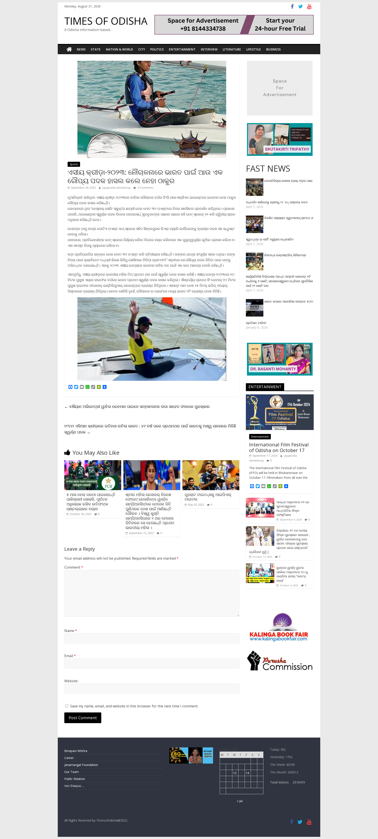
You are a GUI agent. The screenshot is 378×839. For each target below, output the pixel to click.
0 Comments (145, 188)
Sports (74, 164)
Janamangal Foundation (81, 765)
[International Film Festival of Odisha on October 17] (280, 397)
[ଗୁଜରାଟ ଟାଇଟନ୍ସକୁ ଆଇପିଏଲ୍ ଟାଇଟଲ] (210, 462)
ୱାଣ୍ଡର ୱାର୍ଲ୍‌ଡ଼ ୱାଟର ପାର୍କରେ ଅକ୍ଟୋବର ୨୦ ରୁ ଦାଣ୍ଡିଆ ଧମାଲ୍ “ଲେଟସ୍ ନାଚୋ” (292, 574)
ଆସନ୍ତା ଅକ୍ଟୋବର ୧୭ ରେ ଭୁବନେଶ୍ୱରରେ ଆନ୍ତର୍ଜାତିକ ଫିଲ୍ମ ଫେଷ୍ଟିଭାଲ (292, 508)
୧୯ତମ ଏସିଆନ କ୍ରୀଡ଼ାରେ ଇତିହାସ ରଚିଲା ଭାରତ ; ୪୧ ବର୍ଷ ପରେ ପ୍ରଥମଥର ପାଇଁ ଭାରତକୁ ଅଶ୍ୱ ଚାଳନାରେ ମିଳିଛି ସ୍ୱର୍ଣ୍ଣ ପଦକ (150, 429)
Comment (73, 567)
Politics (157, 49)
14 (247, 773)
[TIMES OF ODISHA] (69, 49)
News (81, 49)
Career (69, 758)
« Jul (240, 801)
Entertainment (182, 49)
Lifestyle (253, 49)
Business (273, 49)
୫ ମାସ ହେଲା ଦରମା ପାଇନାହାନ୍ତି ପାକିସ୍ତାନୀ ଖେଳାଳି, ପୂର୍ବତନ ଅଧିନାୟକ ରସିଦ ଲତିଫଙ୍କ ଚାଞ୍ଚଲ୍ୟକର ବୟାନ (90, 501)
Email (70, 655)
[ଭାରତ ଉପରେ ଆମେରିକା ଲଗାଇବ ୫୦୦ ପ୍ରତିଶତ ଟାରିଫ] (255, 301)
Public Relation (74, 779)
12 (234, 773)
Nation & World (119, 49)
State (96, 49)
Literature (232, 49)
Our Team (71, 772)
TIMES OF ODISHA (105, 21)
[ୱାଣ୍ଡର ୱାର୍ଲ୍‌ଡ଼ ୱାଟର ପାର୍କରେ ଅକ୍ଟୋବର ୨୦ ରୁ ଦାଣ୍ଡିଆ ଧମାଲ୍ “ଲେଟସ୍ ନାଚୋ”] (260, 566)
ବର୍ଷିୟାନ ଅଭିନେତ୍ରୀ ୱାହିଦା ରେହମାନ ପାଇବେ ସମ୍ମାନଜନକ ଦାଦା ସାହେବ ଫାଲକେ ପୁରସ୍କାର (137, 406)
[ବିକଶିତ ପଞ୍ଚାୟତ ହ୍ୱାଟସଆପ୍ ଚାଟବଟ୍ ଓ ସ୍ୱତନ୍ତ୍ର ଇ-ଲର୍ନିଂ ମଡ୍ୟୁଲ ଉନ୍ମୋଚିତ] (255, 218)
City (141, 49)
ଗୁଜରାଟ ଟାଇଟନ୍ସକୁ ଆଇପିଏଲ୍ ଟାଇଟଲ (208, 497)
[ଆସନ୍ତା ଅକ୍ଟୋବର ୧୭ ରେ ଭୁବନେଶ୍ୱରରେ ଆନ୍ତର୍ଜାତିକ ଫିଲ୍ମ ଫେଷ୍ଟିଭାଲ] (260, 500)
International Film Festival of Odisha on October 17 (279, 447)
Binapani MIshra (75, 751)
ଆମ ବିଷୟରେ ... (74, 786)
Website (71, 681)
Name (70, 630)
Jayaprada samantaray (117, 188)
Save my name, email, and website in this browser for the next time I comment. (134, 706)
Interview (209, 49)
